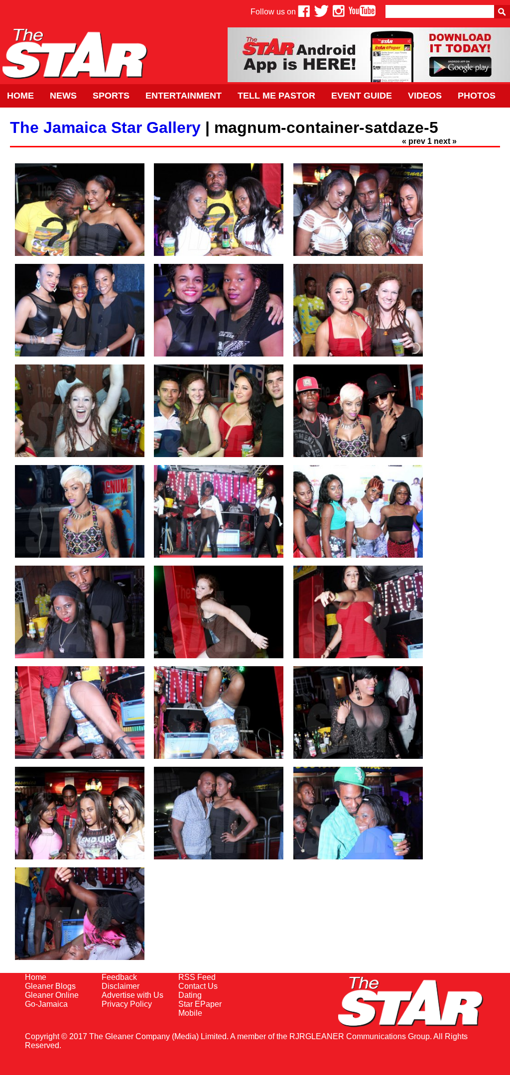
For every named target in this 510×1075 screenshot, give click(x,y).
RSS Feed (197, 977)
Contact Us (198, 986)
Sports (111, 96)
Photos (477, 96)
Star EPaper (200, 1004)
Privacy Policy (127, 1004)
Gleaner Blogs (50, 986)
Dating (190, 995)
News (63, 96)
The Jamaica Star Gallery (105, 127)
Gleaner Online (52, 995)
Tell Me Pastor (276, 96)
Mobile (190, 1013)
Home (20, 96)
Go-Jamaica (46, 1004)
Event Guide (361, 96)
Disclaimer (120, 986)
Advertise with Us (132, 995)
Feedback (119, 977)
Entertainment (183, 96)
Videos (425, 96)
